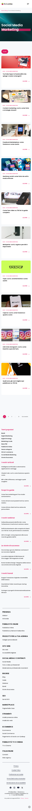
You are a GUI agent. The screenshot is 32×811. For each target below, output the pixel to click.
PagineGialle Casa (8, 708)
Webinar (5, 683)
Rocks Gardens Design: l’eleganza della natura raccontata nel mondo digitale (16, 564)
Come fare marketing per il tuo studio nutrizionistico (13, 495)
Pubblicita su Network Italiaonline (13, 631)
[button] (28, 4)
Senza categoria (6, 449)
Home (2, 10)
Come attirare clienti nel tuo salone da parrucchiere (13, 508)
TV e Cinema (6, 746)
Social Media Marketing (12, 71)
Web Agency (6, 758)
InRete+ (5, 616)
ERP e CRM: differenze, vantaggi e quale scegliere (13, 480)
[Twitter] (22, 787)
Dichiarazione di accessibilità (16, 783)
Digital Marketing (6, 436)
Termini (26, 798)
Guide (4, 680)
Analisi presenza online (10, 717)
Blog (6, 10)
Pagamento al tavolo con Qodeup (13, 737)
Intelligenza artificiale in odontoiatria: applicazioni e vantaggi (13, 468)
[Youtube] (18, 787)
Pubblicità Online (6, 447)
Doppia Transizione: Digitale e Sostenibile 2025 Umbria (14, 579)
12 (18, 416)
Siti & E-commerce (7, 452)
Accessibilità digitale (9, 653)
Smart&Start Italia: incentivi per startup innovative (14, 585)
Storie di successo (7, 457)
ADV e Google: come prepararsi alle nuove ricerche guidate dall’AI (14, 536)
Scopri (26, 486)
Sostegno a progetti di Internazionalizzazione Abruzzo (15, 591)
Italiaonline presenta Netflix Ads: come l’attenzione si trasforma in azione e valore (14, 523)
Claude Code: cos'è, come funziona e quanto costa (15, 474)
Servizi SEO (6, 699)
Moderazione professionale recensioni (15, 668)
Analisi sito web (7, 720)
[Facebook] (10, 787)
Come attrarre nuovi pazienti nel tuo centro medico (15, 502)
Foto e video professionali (10, 665)
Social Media (6, 662)
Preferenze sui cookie (16, 774)
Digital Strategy (6, 438)
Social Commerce (8, 733)
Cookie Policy (16, 770)
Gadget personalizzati (9, 640)
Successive (25, 416)
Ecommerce (6, 730)
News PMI (4, 444)
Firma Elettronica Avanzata (16, 779)
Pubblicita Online (8, 628)
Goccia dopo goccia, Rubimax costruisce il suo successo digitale (14, 551)
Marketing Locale (6, 441)
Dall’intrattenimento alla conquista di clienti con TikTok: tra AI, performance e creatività (15, 529)
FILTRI (4, 51)
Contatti (5, 755)
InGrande (5, 619)
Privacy (16, 766)
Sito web (5, 650)
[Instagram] (14, 787)
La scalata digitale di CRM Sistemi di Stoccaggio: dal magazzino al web (12, 557)
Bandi (3, 433)
